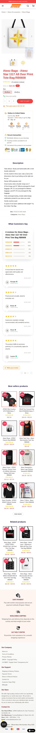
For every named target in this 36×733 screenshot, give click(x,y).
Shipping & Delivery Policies (10, 671)
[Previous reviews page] (22, 373)
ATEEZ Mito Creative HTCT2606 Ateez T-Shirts (9, 411)
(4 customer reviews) (18, 82)
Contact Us (5, 679)
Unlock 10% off (4, 724)
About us (4, 651)
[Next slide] (31, 36)
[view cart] (33, 6)
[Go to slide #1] (13, 62)
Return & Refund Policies (9, 676)
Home (4, 12)
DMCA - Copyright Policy (9, 659)
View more (18, 514)
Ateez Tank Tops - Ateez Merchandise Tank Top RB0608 (26, 440)
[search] (28, 6)
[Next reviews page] (31, 373)
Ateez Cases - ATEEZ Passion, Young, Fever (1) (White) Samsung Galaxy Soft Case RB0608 (9, 471)
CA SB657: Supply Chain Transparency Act (15, 662)
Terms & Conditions (8, 654)
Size (4, 89)
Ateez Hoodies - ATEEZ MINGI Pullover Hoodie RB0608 (9, 502)
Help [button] (32, 730)
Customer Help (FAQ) (8, 682)
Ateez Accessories (14, 12)
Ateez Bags (26, 12)
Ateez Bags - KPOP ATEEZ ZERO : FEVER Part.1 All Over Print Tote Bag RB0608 (10, 546)
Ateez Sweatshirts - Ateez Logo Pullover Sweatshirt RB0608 (27, 469)
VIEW (9, 405)
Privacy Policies (7, 657)
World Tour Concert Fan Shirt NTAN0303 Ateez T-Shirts (26, 411)
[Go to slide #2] (23, 62)
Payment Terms (7, 674)
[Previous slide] (4, 36)
